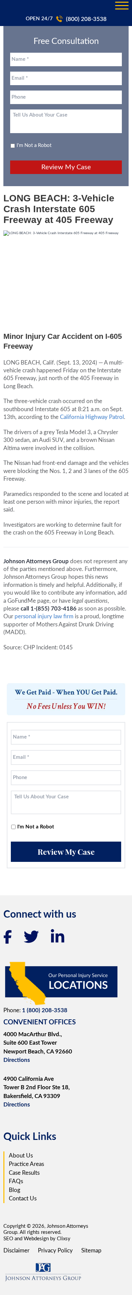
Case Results (24, 1173)
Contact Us (23, 1198)
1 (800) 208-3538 (44, 1010)
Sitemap (91, 1250)
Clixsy (63, 1238)
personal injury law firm (45, 616)
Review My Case (66, 167)
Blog (14, 1190)
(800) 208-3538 (86, 19)
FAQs (16, 1181)
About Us (21, 1156)
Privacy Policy (55, 1250)
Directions (16, 1060)
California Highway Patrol (92, 417)
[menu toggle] (122, 6)
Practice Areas (26, 1164)
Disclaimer (16, 1250)
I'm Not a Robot (34, 145)
